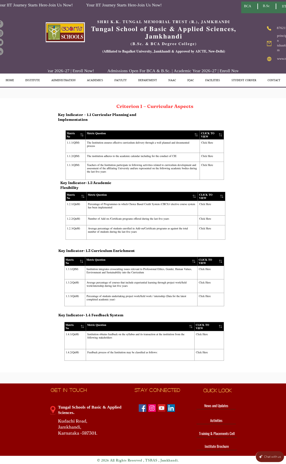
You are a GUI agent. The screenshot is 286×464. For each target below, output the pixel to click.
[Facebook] (142, 408)
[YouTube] (161, 408)
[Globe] (269, 58)
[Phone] (269, 28)
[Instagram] (152, 408)
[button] (33, 80)
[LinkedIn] (171, 408)
